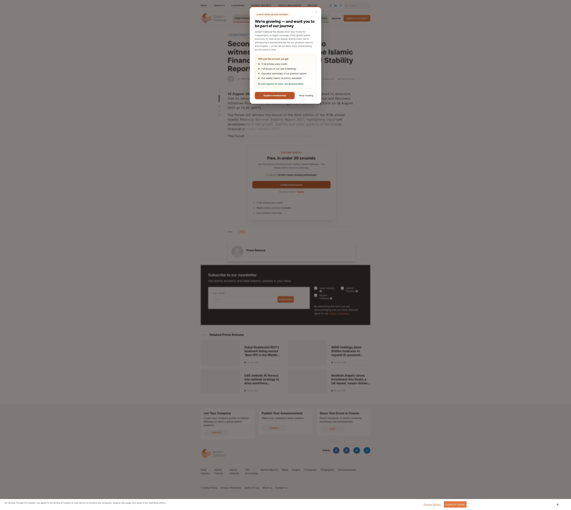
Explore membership (275, 95)
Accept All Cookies (455, 504)
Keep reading (306, 95)
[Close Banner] (558, 504)
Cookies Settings (432, 504)
